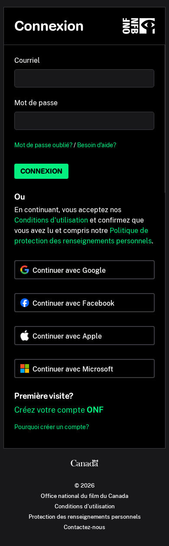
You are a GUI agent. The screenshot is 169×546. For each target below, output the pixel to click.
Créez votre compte (59, 409)
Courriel (27, 60)
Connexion (41, 171)
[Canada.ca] (84, 464)
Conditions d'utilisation (51, 220)
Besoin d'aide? (96, 145)
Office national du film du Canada (84, 495)
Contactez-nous (84, 526)
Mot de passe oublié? (43, 145)
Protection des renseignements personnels (85, 516)
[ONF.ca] (139, 26)
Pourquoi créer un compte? (51, 426)
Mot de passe (36, 103)
